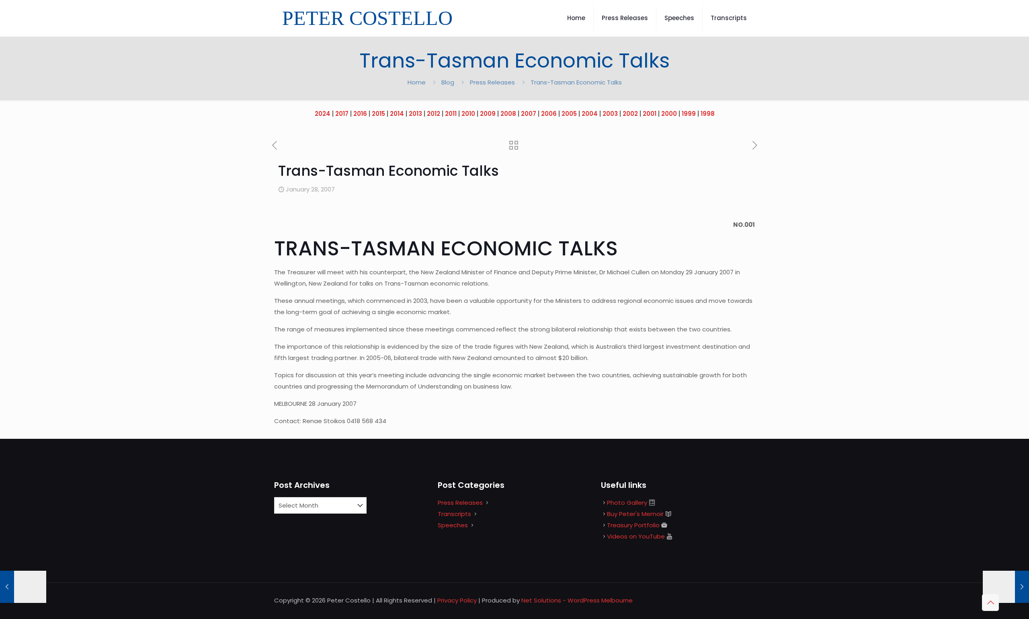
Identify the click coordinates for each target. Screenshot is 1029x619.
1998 (708, 113)
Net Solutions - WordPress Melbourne (577, 600)
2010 (468, 113)
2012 (433, 113)
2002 (630, 113)
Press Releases (492, 82)
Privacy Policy (457, 600)
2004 (590, 113)
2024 (322, 113)
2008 (508, 113)
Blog (447, 82)
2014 (397, 113)
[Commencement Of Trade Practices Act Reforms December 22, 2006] (23, 587)
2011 (451, 113)
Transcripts (454, 514)
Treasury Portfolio (633, 525)
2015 (378, 113)
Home (417, 82)
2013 (415, 113)
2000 (669, 113)
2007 (528, 113)
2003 (610, 113)
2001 (649, 113)
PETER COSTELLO (367, 18)
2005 (569, 113)
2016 (360, 113)
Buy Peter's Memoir (635, 514)
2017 (341, 113)
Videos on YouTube (636, 536)
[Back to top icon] (990, 602)
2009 (488, 113)
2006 (549, 113)
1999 (689, 113)
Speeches (453, 525)
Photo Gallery (627, 502)
